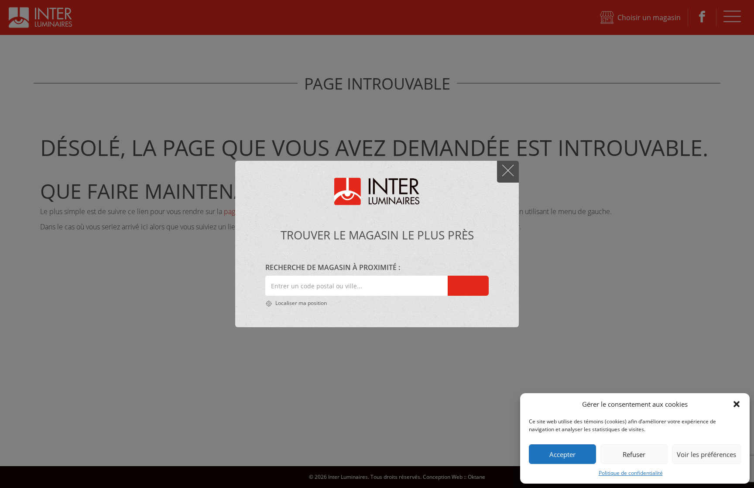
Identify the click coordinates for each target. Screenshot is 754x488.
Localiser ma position (300, 303)
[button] (736, 404)
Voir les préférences (706, 454)
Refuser (634, 454)
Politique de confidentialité (631, 473)
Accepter (562, 454)
